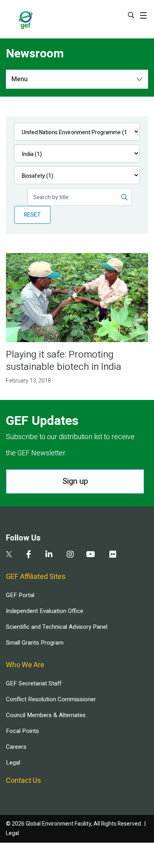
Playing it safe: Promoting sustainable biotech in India (63, 361)
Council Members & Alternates (46, 715)
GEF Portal (20, 595)
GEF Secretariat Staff (33, 683)
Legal (13, 762)
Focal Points (22, 731)
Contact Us (23, 780)
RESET (32, 215)
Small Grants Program (35, 642)
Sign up (75, 481)
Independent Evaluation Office (44, 611)
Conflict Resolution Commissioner (51, 699)
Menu (19, 79)
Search (131, 15)
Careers (16, 746)
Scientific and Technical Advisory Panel (56, 626)
